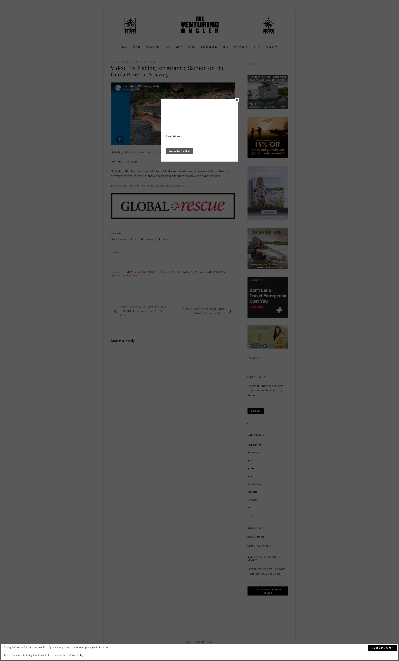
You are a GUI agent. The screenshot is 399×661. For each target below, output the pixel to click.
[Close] (237, 100)
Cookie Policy (76, 655)
